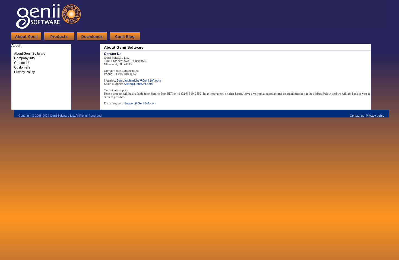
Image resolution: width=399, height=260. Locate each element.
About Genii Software (29, 53)
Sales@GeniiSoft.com (138, 83)
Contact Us (22, 63)
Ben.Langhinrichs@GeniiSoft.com (139, 80)
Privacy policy (375, 115)
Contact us (357, 115)
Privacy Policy (24, 72)
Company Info (24, 58)
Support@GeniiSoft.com (140, 103)
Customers (22, 67)
